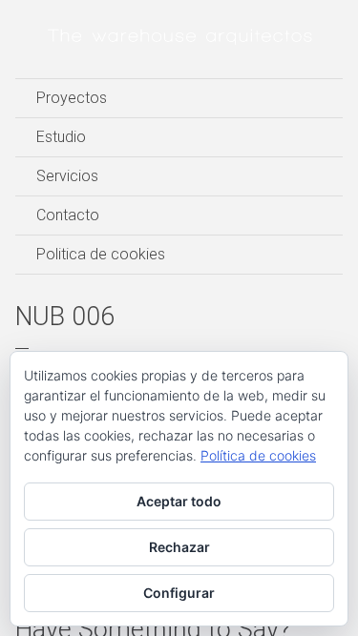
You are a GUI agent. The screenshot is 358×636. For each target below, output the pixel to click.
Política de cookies (258, 455)
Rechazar (179, 547)
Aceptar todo (179, 501)
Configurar (179, 593)
